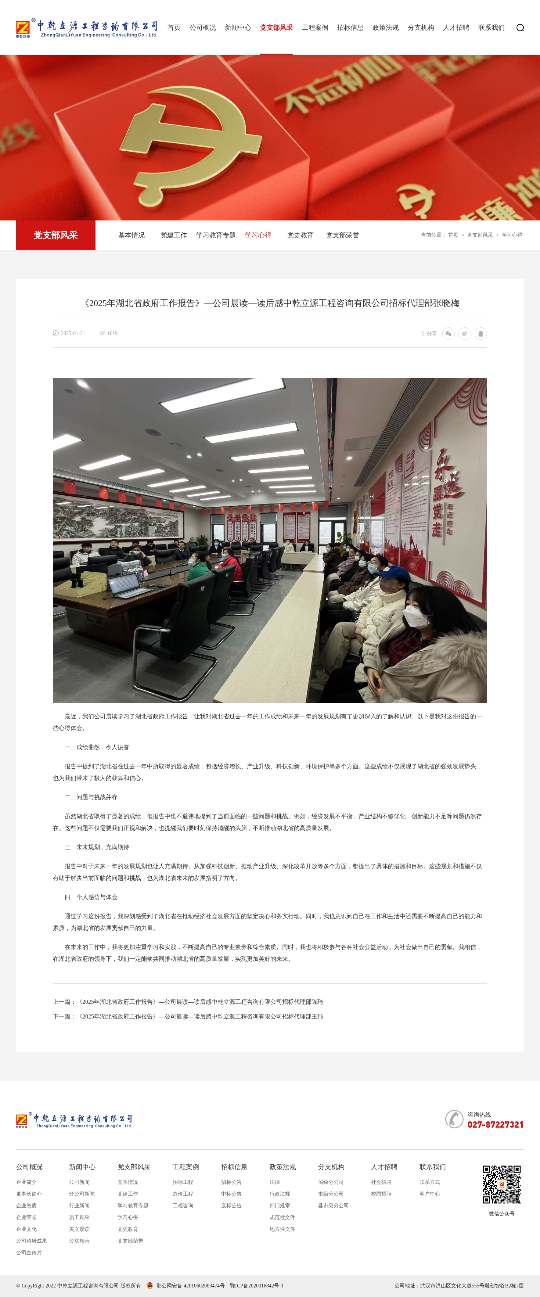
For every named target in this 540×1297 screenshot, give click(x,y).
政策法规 (385, 27)
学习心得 (258, 235)
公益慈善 (79, 1241)
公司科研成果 (31, 1241)
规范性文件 (282, 1217)
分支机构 (421, 27)
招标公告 (231, 1182)
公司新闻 (79, 1182)
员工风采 (79, 1217)
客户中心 (430, 1194)
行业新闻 (79, 1205)
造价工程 (183, 1194)
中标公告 (231, 1194)
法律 (275, 1182)
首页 (174, 27)
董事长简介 (29, 1194)
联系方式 (430, 1182)
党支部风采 (276, 27)
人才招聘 (456, 27)
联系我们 (491, 27)
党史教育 (300, 235)
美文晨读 (79, 1229)
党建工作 (174, 235)
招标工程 (183, 1182)
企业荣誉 (26, 1217)
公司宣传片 (29, 1252)
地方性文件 (282, 1229)
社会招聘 (381, 1182)
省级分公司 (331, 1182)
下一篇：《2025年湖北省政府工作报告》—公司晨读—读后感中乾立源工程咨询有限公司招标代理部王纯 (188, 1016)
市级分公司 (331, 1194)
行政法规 (280, 1194)
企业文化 (26, 1229)
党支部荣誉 (342, 235)
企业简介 (26, 1182)
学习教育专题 (216, 235)
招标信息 (350, 27)
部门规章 (280, 1205)
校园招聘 (381, 1194)
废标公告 (231, 1205)
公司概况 (203, 27)
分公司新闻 (82, 1194)
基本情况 (131, 235)
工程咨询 (183, 1205)
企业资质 (26, 1205)
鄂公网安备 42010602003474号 (190, 1286)
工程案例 (315, 27)
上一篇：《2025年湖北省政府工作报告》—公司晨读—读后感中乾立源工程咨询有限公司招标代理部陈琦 (188, 1002)
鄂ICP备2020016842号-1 (257, 1286)
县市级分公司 (333, 1205)
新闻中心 (238, 27)
